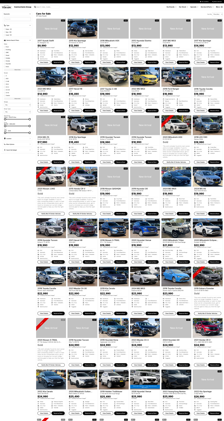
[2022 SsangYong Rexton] (176, 379)
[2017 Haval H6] (82, 77)
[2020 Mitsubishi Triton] (176, 228)
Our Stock (182, 7)
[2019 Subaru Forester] (208, 276)
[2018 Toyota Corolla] (51, 276)
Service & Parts (206, 7)
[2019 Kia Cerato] (114, 276)
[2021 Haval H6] (82, 228)
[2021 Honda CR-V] (208, 328)
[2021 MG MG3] (176, 29)
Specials (193, 7)
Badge (6, 102)
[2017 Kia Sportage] (208, 29)
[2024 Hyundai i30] (176, 328)
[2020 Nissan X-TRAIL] (51, 328)
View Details (44, 62)
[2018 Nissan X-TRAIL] (114, 228)
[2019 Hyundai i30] (145, 177)
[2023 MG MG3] (51, 77)
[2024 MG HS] (208, 177)
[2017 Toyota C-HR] (114, 77)
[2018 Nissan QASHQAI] (114, 177)
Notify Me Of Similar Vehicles (176, 162)
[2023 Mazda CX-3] (145, 328)
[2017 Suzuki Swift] (51, 29)
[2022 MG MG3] (145, 77)
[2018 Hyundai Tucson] (145, 125)
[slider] (5, 119)
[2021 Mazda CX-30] (82, 276)
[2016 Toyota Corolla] (208, 77)
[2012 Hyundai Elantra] (145, 29)
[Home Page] (6, 7)
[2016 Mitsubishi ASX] (114, 29)
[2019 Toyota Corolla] (176, 276)
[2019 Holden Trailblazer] (114, 379)
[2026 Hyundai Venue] (145, 379)
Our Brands (171, 7)
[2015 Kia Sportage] (82, 29)
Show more (17, 69)
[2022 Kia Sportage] (208, 379)
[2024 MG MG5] (176, 177)
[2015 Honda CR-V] (82, 177)
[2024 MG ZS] (51, 125)
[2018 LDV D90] (208, 125)
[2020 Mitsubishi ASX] (176, 125)
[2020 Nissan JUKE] (51, 177)
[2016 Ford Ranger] (176, 77)
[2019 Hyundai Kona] (114, 328)
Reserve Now (58, 62)
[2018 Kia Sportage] (82, 125)
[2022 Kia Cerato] (51, 379)
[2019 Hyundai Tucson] (114, 125)
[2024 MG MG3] (145, 276)
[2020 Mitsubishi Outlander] (82, 379)
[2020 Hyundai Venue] (145, 228)
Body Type (7, 109)
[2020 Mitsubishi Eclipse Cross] (208, 228)
